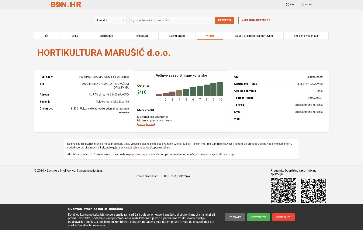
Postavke (235, 217)
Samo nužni (283, 217)
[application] (190, 91)
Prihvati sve (259, 217)
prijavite (134, 154)
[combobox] (171, 20)
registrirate (148, 154)
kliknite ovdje (226, 154)
